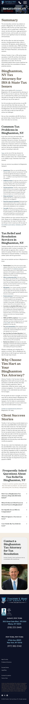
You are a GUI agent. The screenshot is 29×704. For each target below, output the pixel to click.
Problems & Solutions (6, 662)
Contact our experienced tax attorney (11, 408)
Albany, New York (14, 618)
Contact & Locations (6, 675)
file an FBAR (7, 322)
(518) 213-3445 (14, 627)
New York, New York (14, 637)
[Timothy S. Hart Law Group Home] (8, 2)
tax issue (18, 90)
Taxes (2, 153)
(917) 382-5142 (14, 646)
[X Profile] (5, 695)
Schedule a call (20, 224)
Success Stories (5, 667)
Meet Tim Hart (4, 659)
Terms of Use (4, 678)
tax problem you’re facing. (8, 224)
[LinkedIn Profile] (7, 695)
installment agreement (18, 268)
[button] (25, 2)
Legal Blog (3, 670)
